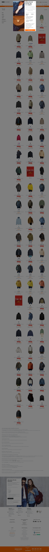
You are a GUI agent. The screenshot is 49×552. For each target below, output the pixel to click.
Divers (27, 15)
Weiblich (32, 14)
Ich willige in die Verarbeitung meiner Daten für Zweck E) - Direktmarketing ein (29, 17)
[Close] (34, 3)
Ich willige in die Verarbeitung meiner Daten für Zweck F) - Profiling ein (29, 21)
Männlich (27, 14)
